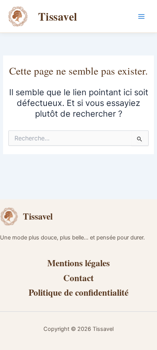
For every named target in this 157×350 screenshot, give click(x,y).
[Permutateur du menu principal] (141, 16)
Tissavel (57, 16)
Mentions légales (78, 262)
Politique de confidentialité (78, 292)
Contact (78, 277)
